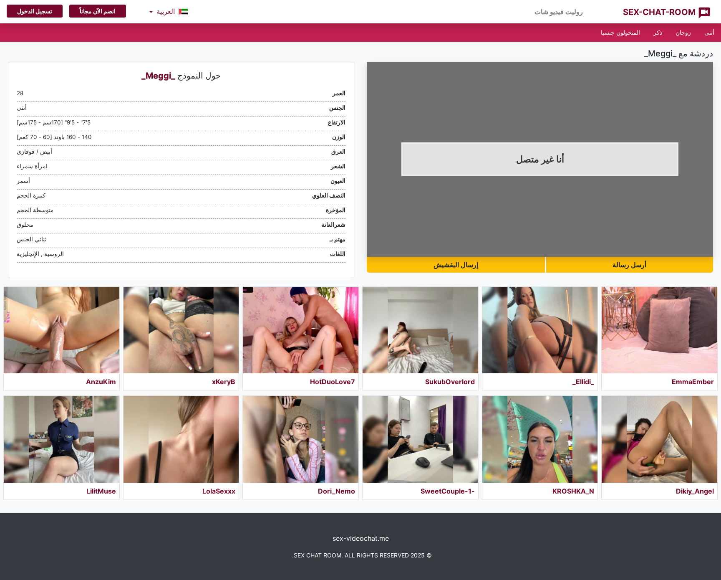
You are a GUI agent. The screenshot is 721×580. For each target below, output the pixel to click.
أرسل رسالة (629, 265)
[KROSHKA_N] (540, 439)
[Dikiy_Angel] (659, 439)
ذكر (657, 32)
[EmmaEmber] (659, 330)
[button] (169, 11)
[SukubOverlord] (420, 330)
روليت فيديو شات (558, 12)
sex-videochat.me (361, 538)
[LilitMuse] (61, 439)
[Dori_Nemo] (300, 439)
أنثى (709, 32)
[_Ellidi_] (540, 330)
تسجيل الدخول (34, 11)
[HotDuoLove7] (300, 330)
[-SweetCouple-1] (420, 439)
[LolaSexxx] (181, 439)
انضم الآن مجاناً (98, 11)
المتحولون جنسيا (620, 32)
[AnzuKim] (61, 330)
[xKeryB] (181, 330)
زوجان (683, 32)
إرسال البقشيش (456, 265)
